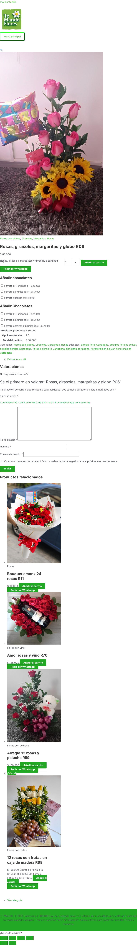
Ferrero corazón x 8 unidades (27, 325)
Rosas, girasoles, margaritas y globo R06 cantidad (29, 260)
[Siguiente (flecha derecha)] (12, 943)
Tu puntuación (9, 396)
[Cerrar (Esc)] (30, 938)
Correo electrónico (11, 454)
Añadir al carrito (94, 262)
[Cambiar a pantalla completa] (12, 938)
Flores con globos (10, 238)
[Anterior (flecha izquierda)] (4, 943)
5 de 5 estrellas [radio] (81, 402)
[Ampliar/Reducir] (4, 938)
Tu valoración (8, 439)
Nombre (5, 446)
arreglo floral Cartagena (94, 344)
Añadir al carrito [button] (32, 586)
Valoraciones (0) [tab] (16, 359)
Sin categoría (14, 900)
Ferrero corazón (19, 297)
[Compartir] (21, 938)
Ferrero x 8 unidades (22, 291)
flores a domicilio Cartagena (49, 348)
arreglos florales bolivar (123, 344)
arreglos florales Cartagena (15, 348)
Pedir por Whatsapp (16, 268)
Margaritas (40, 238)
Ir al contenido (8, 2)
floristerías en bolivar (103, 348)
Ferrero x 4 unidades (22, 285)
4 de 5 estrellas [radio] (63, 402)
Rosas (50, 238)
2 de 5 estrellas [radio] (26, 402)
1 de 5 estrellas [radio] (8, 402)
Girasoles (27, 238)
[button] (1, 50)
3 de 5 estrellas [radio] (45, 402)
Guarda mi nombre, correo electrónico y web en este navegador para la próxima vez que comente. (61, 461)
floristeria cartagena (77, 348)
